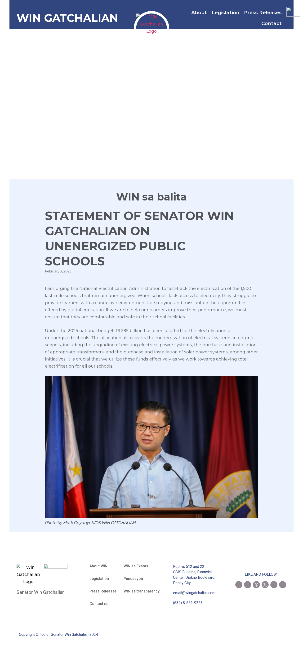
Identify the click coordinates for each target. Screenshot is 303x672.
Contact (271, 23)
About (199, 12)
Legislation (225, 12)
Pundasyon (133, 578)
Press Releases (263, 12)
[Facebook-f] (238, 584)
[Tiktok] (282, 584)
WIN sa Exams (136, 566)
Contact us (98, 603)
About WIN (98, 566)
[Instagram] (247, 584)
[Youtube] (273, 584)
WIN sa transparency (142, 591)
